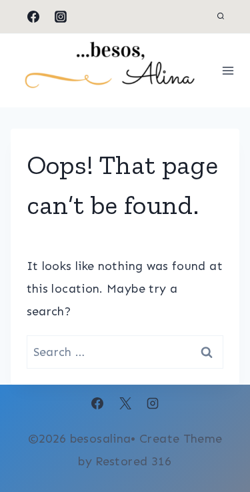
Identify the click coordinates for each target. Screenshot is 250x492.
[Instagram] (61, 17)
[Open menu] (228, 70)
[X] (125, 403)
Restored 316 (133, 461)
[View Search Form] (221, 17)
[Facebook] (33, 17)
